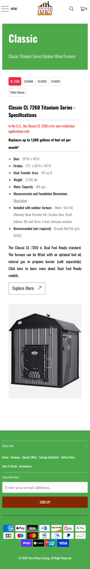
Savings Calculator (49, 457)
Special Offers (29, 457)
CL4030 (55, 81)
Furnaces (15, 457)
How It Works (9, 466)
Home (5, 457)
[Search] (71, 9)
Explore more (23, 288)
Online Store (68, 457)
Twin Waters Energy (39, 558)
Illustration (20, 200)
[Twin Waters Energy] (45, 8)
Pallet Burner (17, 92)
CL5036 (42, 81)
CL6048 (28, 81)
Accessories (25, 466)
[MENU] (2, 9)
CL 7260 (15, 81)
